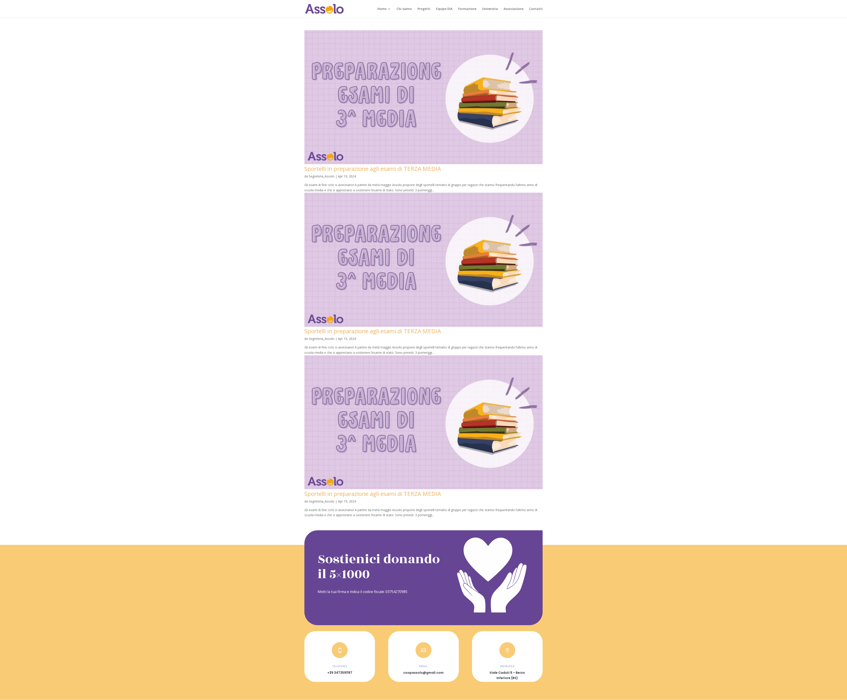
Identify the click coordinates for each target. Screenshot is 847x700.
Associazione (513, 9)
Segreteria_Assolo (321, 176)
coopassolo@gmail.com (423, 672)
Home (381, 9)
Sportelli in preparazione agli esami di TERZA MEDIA (372, 169)
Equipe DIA (444, 9)
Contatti (536, 9)
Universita (490, 9)
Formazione (467, 9)
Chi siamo (404, 9)
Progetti (424, 9)
